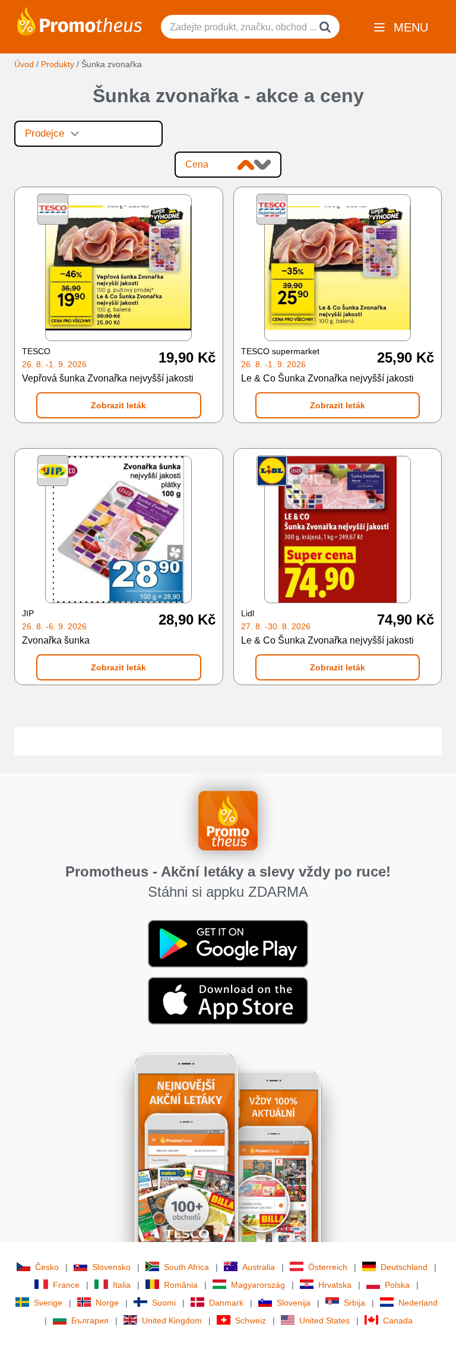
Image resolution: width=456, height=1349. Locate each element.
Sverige (48, 1302)
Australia (258, 1267)
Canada (398, 1320)
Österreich (327, 1267)
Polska (397, 1285)
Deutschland (404, 1267)
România (181, 1285)
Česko (47, 1267)
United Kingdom (172, 1320)
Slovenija (294, 1302)
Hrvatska (335, 1285)
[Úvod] (79, 20)
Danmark (226, 1302)
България (90, 1320)
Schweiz (250, 1320)
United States (324, 1320)
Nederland (418, 1302)
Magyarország (258, 1285)
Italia (122, 1285)
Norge (107, 1302)
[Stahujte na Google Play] (228, 942)
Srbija (354, 1302)
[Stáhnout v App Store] (228, 999)
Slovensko (111, 1267)
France (66, 1285)
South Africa (186, 1267)
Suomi (164, 1302)
